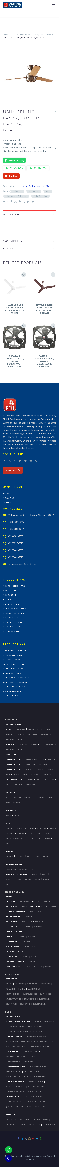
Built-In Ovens (30, 999)
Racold (46, 879)
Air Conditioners (14, 586)
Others (9, 896)
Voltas (20, 739)
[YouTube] (33, 1138)
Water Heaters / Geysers (16, 874)
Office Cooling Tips (35, 1026)
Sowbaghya (17, 838)
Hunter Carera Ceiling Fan (16, 196)
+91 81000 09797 (16, 522)
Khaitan (20, 833)
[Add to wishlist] (23, 274)
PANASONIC (39, 921)
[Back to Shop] (51, 111)
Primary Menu (53, 5)
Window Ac (10, 744)
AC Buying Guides (13, 1051)
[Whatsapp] (8, 1149)
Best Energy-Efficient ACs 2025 (18, 1041)
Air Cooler (10, 590)
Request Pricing (16, 160)
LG (31, 921)
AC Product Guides (14, 1036)
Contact (8, 502)
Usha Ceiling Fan (40, 196)
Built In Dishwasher (16, 911)
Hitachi (9, 734)
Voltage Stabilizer (15, 682)
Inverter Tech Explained (15, 1086)
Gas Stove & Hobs (30, 994)
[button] (6, 223)
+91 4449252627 (16, 529)
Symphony (41, 797)
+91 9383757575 (15, 543)
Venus (8, 843)
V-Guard (16, 802)
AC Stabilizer (11, 956)
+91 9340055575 (15, 557)
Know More (11, 470)
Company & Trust (13, 1097)
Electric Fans (12, 626)
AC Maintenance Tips (38, 1066)
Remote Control (13, 669)
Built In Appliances (38, 906)
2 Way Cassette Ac (13, 764)
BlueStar (21, 729)
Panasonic (10, 739)
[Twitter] (15, 201)
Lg (16, 734)
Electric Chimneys (14, 622)
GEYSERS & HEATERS (14, 864)
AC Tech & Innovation (15, 1081)
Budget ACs (28, 1061)
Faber (16, 815)
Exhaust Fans (11, 631)
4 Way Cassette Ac (13, 769)
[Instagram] (29, 1138)
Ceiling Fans (25, 1004)
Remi (7, 838)
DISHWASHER (24, 1120)
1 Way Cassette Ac (13, 759)
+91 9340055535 (15, 550)
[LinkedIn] (28, 201)
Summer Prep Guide (13, 1076)
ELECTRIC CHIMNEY (27, 1125)
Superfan (29, 838)
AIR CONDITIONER (13, 1016)
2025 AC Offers (35, 1056)
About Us (9, 498)
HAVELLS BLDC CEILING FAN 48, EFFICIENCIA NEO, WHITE (14, 309)
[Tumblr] (24, 201)
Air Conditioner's (13, 724)
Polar (47, 833)
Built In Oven (11, 921)
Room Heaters (12, 673)
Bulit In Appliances (13, 999)
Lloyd (22, 734)
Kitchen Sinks (12, 659)
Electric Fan (34, 191)
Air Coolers (45, 984)
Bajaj (8, 797)
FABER (37, 856)
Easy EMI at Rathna (13, 1061)
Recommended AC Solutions (18, 1021)
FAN (38, 1125)
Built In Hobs (11, 906)
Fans (14, 34)
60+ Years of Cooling (14, 1102)
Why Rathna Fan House (34, 1097)
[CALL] (8, 1158)
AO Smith (9, 856)
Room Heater (11, 869)
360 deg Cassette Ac (14, 779)
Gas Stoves (11, 936)
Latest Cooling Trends (15, 1092)
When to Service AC (13, 1071)
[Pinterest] (20, 201)
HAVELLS (46, 856)
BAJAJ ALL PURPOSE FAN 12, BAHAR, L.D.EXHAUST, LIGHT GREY (44, 361)
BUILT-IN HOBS (11, 1125)
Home (5, 34)
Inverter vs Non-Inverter (39, 1046)
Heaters (21, 989)
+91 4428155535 (15, 536)
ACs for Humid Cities (14, 1031)
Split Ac (9, 729)
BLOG (8, 1012)
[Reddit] (33, 201)
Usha (49, 34)
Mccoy (30, 833)
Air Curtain (10, 595)
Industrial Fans (13, 655)
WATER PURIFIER (49, 1125)
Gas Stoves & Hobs (15, 650)
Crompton (28, 797)
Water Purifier (12, 696)
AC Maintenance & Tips (15, 1066)
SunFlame (38, 926)
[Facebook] (11, 201)
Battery (8, 599)
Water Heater (12, 691)
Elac (19, 879)
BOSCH (40, 911)
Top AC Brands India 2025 (43, 1041)
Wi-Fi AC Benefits (34, 1092)
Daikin (40, 729)
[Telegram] (31, 461)
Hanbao (52, 828)
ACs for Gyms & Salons (15, 1026)
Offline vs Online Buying (36, 1107)
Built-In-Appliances (15, 608)
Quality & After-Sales (14, 1107)
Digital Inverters (14, 613)
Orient (50, 797)
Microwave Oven (13, 664)
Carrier (31, 729)
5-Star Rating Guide (36, 1086)
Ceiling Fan (38, 34)
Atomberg (21, 828)
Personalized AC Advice (35, 1102)
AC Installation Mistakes (34, 1076)
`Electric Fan (24, 34)
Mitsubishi (32, 734)
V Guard (46, 838)
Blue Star (20, 856)
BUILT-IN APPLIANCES (40, 1120)
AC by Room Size (31, 1051)
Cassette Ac (11, 754)
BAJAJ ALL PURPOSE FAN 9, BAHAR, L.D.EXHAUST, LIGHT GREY (15, 361)
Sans (27, 946)
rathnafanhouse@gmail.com (22, 564)
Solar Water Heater (16, 678)
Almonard (10, 828)
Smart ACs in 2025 (36, 1081)
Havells (10, 833)
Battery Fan (11, 604)
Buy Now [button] (13, 175)
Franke (27, 941)
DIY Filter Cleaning (31, 1071)
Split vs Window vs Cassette (38, 1036)
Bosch (8, 815)
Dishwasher (11, 617)
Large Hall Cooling (33, 1031)
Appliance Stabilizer (15, 962)
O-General (44, 734)
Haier (48, 729)
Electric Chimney (12, 994)
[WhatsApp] (36, 461)
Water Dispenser (14, 687)
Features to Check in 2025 (16, 1056)
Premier (25, 956)
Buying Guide (11, 979)
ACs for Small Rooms (43, 1021)
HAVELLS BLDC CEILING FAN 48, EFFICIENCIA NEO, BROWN (44, 309)
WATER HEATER (11, 1120)
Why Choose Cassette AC (15, 1046)
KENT (29, 856)
